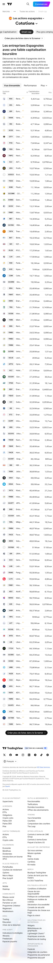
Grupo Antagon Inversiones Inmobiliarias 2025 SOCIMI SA (19, 459)
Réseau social (8, 897)
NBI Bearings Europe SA (19, 465)
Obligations (7, 815)
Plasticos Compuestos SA (19, 187)
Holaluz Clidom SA (19, 370)
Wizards (6, 936)
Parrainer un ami (9, 903)
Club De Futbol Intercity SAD (19, 137)
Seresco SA (19, 560)
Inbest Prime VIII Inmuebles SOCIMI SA (19, 345)
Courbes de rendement (12, 870)
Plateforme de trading (37, 939)
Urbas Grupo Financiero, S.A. (19, 427)
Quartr (7, 786)
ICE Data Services (43, 767)
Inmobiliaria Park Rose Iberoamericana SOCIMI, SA (19, 351)
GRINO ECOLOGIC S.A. (19, 553)
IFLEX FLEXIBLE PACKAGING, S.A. (19, 250)
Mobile (5, 886)
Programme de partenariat (39, 955)
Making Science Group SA (19, 598)
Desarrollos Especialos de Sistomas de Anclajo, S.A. (19, 484)
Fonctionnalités (34, 801)
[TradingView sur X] (4, 755)
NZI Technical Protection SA (19, 244)
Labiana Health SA (19, 566)
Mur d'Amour (8, 900)
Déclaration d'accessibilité (38, 904)
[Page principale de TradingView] (9, 4)
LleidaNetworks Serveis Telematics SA (19, 257)
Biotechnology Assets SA (19, 238)
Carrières (31, 862)
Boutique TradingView (37, 872)
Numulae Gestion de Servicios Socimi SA (19, 440)
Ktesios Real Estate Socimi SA (19, 490)
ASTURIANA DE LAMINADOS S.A (19, 162)
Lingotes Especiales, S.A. (19, 623)
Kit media (31, 864)
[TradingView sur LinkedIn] (29, 755)
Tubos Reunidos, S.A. (19, 307)
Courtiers (31, 821)
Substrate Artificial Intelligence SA (19, 402)
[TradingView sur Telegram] (35, 755)
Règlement (7, 908)
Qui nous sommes (35, 850)
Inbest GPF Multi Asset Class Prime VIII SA (19, 313)
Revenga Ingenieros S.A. (19, 99)
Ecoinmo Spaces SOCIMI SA (19, 174)
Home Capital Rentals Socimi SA (19, 452)
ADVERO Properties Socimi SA (19, 692)
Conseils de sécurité (36, 907)
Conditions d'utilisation (37, 888)
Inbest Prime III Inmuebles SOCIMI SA (19, 339)
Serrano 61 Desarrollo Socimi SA (19, 724)
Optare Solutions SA (19, 364)
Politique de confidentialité (39, 896)
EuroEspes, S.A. (19, 111)
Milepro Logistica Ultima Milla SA (19, 522)
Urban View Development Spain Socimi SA (19, 433)
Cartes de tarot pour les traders (37, 876)
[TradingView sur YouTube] (17, 755)
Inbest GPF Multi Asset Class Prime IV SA (19, 661)
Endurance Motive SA (19, 509)
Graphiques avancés (36, 936)
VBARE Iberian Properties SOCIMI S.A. (19, 225)
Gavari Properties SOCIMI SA (19, 377)
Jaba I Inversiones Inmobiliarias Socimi (19, 471)
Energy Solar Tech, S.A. (19, 414)
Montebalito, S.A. (19, 636)
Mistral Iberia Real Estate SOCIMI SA (19, 320)
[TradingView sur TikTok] (41, 755)
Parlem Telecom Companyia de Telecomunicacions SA (19, 263)
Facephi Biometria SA (19, 535)
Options (6, 872)
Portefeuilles (8, 867)
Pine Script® (8, 878)
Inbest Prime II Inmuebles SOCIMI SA (19, 332)
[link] (24, 38)
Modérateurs (8, 911)
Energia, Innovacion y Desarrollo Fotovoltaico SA (19, 389)
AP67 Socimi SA (19, 503)
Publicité (31, 949)
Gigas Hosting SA (19, 478)
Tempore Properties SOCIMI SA (19, 718)
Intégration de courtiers (37, 952)
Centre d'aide (33, 859)
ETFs (5, 812)
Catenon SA (19, 275)
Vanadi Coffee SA (19, 118)
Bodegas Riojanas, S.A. (19, 124)
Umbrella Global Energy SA (19, 667)
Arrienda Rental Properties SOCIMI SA (19, 610)
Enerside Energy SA (19, 301)
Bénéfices (7, 851)
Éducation (7, 922)
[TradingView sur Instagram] (23, 755)
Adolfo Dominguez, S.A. (19, 591)
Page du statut (34, 915)
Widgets (31, 925)
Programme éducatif (36, 958)
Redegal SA (19, 288)
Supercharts (8, 801)
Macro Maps (8, 875)
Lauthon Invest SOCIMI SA (19, 358)
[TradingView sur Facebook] (10, 755)
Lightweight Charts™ (36, 933)
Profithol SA (19, 168)
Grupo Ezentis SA (19, 604)
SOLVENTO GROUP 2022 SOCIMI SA (19, 629)
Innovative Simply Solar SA (19, 130)
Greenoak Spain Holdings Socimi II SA (19, 181)
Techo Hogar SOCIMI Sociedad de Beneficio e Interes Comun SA (19, 648)
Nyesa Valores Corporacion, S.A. (19, 269)
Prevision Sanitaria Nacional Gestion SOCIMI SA (19, 383)
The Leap (32, 826)
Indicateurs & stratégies (13, 933)
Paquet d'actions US (36, 842)
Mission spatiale (34, 853)
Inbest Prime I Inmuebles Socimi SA (19, 585)
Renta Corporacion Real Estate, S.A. (19, 326)
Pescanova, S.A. (19, 143)
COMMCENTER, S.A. (19, 193)
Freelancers (7, 938)
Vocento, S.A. (19, 711)
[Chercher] (27, 4)
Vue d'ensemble (34, 818)
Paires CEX (7, 821)
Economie (7, 848)
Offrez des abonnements (38, 810)
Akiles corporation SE (19, 105)
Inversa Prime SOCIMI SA (19, 617)
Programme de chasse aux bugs (39, 911)
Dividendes (7, 854)
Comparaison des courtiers (39, 823)
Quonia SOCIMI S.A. (19, 396)
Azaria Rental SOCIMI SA (19, 674)
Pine (4, 826)
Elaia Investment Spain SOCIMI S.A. (19, 149)
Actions (6, 809)
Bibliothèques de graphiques (35, 929)
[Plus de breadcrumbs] (15, 11)
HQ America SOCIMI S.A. (19, 547)
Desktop (6, 889)
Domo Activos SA (19, 200)
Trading (6, 919)
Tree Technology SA (19, 231)
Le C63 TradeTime (35, 880)
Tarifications (33, 804)
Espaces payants (10, 941)
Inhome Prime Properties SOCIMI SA (19, 421)
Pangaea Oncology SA (19, 572)
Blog (29, 856)
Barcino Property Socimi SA (19, 446)
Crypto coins (8, 818)
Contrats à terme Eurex (37, 839)
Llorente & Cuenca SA (19, 579)
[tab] (26, 32)
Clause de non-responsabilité (34, 892)
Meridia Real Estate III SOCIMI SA (19, 699)
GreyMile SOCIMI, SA (19, 282)
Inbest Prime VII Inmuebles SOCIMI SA (19, 212)
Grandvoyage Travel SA (19, 206)
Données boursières (36, 807)
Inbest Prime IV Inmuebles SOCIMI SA (19, 528)
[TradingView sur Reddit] (47, 755)
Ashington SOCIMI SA (19, 516)
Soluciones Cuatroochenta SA (19, 541)
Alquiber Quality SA (19, 680)
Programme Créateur (11, 905)
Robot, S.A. (19, 219)
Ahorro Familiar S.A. (19, 705)
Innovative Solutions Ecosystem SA (19, 408)
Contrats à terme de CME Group (38, 835)
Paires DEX (7, 823)
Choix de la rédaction (11, 925)
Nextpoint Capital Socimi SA (19, 155)
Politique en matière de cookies (37, 900)
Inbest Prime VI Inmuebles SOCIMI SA (19, 497)
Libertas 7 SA (19, 642)
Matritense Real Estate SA (19, 294)
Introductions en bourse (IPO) (13, 857)
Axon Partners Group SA (19, 686)
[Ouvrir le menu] (3, 4)
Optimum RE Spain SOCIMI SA (19, 655)
